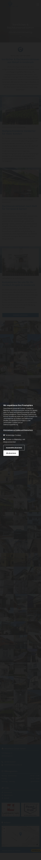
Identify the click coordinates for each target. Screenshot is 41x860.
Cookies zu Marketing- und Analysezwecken (14, 440)
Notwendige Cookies (13, 435)
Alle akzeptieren (11, 453)
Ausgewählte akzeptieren (14, 447)
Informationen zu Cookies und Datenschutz (18, 430)
